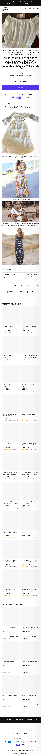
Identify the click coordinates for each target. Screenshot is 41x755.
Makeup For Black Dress (9, 326)
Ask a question (20, 285)
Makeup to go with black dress (29, 327)
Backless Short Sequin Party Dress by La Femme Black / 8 (30, 473)
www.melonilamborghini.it (5, 9)
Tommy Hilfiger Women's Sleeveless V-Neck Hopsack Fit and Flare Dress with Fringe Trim (10, 628)
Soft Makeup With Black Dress (29, 385)
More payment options (20, 92)
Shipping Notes (7, 269)
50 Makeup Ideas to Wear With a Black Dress (9, 414)
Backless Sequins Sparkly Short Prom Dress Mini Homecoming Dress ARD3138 (9, 561)
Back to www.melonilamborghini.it (21, 720)
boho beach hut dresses (17, 50)
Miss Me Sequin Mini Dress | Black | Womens (10, 444)
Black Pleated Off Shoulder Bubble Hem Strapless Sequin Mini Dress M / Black (10, 473)
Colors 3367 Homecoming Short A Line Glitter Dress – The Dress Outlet (29, 444)
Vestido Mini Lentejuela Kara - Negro (30, 531)
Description (6, 103)
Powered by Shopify (20, 753)
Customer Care (20, 733)
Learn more (25, 97)
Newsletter (20, 738)
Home (5, 50)
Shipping (12, 75)
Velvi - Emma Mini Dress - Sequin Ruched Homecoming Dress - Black (10, 532)
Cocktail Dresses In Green (9, 695)
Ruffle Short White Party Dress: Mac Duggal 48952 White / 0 (9, 662)
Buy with (20, 87)
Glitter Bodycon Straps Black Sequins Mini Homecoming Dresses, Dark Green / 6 (30, 561)
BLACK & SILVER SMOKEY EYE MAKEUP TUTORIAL (29, 356)
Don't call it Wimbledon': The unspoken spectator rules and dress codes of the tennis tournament (30, 628)
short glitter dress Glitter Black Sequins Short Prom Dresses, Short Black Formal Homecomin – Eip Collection (10, 590)
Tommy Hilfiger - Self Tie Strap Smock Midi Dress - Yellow (29, 696)
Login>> (8, 638)
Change (33, 274)
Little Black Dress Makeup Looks (10, 356)
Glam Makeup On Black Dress (28, 414)
